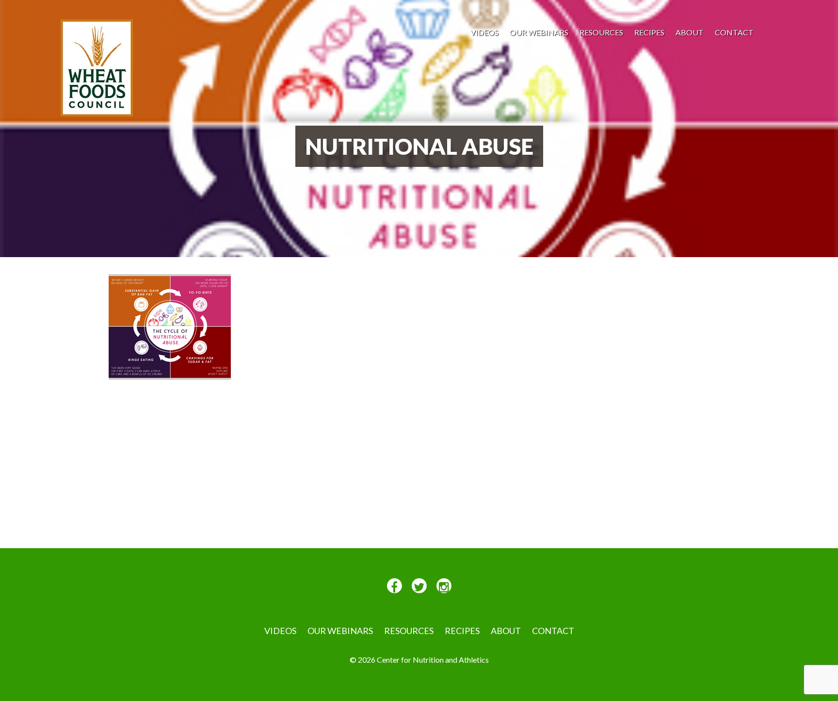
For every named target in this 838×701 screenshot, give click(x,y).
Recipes (649, 32)
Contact (734, 32)
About (690, 32)
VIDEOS (484, 32)
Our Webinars (539, 32)
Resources (601, 32)
